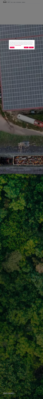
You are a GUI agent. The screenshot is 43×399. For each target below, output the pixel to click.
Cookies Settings (12, 47)
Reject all (26, 47)
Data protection (19, 45)
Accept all (31, 47)
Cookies (16, 45)
